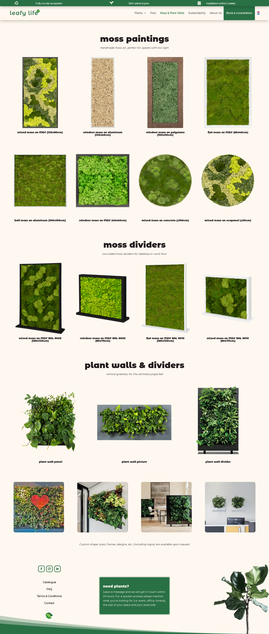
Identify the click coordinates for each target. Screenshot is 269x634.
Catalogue (49, 582)
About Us (216, 13)
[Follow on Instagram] (49, 569)
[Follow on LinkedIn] (57, 569)
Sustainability (197, 13)
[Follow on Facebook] (41, 569)
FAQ (49, 589)
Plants (138, 13)
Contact (49, 603)
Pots (153, 13)
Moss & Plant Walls (172, 13)
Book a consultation (239, 13)
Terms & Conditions (49, 596)
